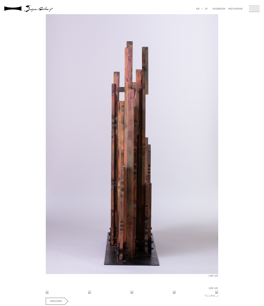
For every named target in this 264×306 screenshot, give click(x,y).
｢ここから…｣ (211, 296)
